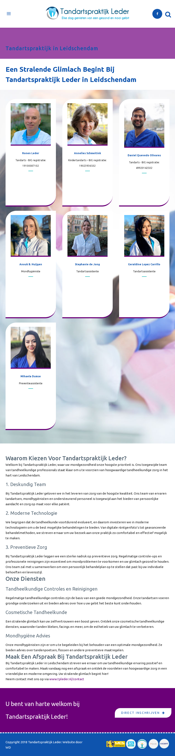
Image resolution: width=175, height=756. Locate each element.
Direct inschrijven (140, 712)
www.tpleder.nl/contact (66, 679)
